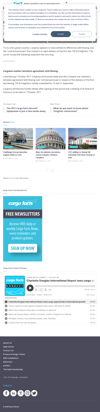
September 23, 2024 (11, 158)
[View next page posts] (52, 170)
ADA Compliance (10, 358)
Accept (61, 34)
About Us (7, 343)
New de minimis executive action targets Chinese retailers (48, 155)
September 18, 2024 (44, 161)
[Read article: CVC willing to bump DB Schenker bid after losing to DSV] (83, 138)
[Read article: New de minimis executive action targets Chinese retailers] (51, 138)
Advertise (7, 362)
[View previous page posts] (48, 170)
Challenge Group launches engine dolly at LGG (15, 153)
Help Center (8, 346)
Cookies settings (39, 34)
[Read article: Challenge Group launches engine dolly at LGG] (18, 138)
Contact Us (8, 350)
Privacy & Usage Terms (14, 354)
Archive (8, 147)
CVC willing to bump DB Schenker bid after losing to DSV (81, 155)
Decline (82, 34)
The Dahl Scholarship (13, 369)
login (11, 178)
